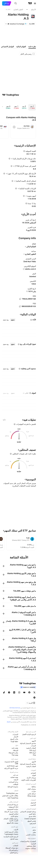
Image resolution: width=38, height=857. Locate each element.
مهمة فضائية (14, 777)
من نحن (15, 775)
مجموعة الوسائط (13, 787)
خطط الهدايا (14, 741)
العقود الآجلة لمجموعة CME (11, 762)
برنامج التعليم (14, 852)
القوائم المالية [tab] (21, 46)
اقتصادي (33, 773)
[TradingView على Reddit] (34, 697)
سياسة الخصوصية (12, 809)
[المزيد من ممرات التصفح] (27, 9)
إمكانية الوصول (13, 814)
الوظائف (15, 784)
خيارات (34, 791)
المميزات (15, 734)
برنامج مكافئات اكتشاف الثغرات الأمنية (10, 819)
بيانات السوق (14, 739)
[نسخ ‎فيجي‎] (20, 306)
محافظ (34, 787)
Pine (34, 755)
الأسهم (34, 741)
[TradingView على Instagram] (19, 692)
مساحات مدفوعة (30, 848)
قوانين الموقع (32, 821)
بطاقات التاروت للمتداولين (10, 795)
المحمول (33, 803)
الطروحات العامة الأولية (28, 780)
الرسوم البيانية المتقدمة (11, 836)
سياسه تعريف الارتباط (11, 811)
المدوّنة (16, 779)
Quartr (9, 722)
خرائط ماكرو (32, 794)
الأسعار (16, 737)
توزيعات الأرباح (31, 778)
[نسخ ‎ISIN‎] (20, 299)
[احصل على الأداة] (4, 420)
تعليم (34, 832)
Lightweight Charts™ (11, 834)
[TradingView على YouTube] (24, 692)
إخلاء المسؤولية (13, 807)
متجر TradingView (12, 793)
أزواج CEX (32, 750)
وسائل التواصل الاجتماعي (28, 811)
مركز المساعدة (13, 782)
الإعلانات (15, 845)
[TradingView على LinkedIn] (14, 692)
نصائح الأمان (14, 816)
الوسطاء (15, 750)
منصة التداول (14, 839)
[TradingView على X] (34, 692)
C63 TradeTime (12, 798)
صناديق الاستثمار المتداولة (28, 743)
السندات (33, 746)
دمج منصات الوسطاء (11, 848)
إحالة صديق (32, 816)
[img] (8, 24)
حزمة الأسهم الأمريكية (11, 768)
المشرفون (33, 823)
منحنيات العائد (31, 789)
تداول (34, 830)
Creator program (30, 819)
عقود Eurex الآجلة (12, 766)
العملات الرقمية (31, 748)
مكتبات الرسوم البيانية (11, 832)
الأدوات (16, 829)
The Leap (15, 755)
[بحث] (16, 3)
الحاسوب (33, 805)
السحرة (33, 844)
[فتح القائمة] (35, 3)
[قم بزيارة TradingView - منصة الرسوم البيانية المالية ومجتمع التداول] (10, 94)
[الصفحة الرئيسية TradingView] (30, 3)
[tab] (12, 319)
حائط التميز (32, 814)
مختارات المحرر (31, 835)
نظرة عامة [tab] (32, 46)
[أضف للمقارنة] (14, 127)
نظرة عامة (15, 748)
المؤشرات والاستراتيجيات (28, 841)
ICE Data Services (15, 708)
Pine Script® (31, 796)
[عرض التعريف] (24, 151)
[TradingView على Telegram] (9, 692)
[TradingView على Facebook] (29, 692)
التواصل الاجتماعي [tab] (7, 46)
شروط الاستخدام (12, 804)
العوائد (34, 775)
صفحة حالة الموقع (12, 823)
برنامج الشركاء (13, 850)
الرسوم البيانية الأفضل (29, 734)
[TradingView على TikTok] (4, 692)
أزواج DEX (32, 753)
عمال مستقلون (31, 846)
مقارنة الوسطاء (13, 753)
